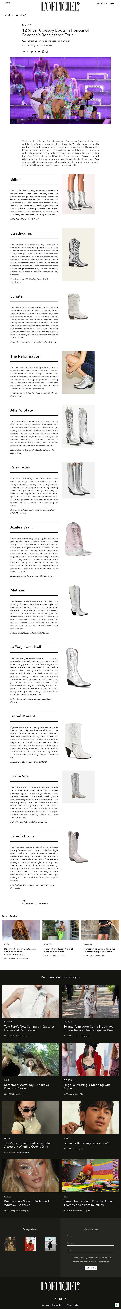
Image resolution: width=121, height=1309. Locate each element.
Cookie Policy (73, 1305)
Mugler (43, 150)
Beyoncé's (44, 141)
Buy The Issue (103, 3)
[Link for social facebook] (55, 1299)
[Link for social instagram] (60, 1299)
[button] (55, 1244)
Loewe (35, 150)
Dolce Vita (42, 822)
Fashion (27, 25)
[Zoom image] (78, 194)
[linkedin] (13, 15)
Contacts (46, 1305)
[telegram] (24, 15)
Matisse (45, 633)
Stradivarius (15, 282)
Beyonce (43, 904)
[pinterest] (9, 15)
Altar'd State (16, 453)
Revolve (13, 702)
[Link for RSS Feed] (66, 1299)
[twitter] (17, 15)
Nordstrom (49, 576)
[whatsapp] (21, 15)
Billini (36, 219)
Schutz (54, 342)
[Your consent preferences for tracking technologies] (117, 1305)
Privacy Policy (104, 1262)
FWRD (44, 762)
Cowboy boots (30, 904)
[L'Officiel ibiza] (60, 6)
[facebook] (6, 15)
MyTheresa (21, 513)
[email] (2, 15)
